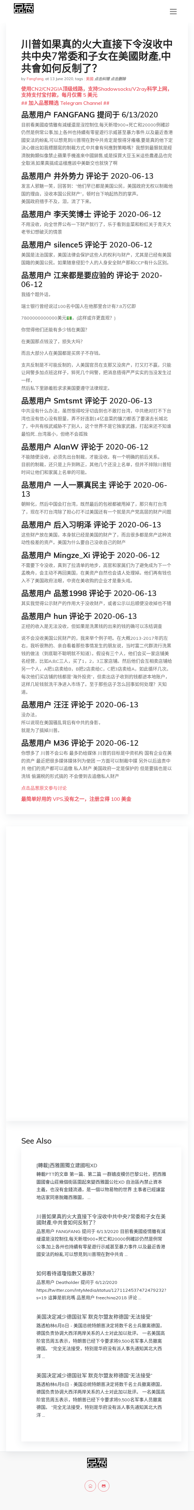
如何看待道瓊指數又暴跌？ (66, 1273)
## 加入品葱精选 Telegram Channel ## (65, 103)
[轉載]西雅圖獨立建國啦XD (66, 1165)
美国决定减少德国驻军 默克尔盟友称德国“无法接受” (94, 1317)
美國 (89, 78)
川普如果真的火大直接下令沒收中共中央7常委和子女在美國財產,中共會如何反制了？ (101, 1219)
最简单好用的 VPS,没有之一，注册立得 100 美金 (76, 799)
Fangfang (35, 78)
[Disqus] (97, 910)
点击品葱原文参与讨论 (44, 788)
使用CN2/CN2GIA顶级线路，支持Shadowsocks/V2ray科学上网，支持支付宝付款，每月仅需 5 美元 (96, 92)
